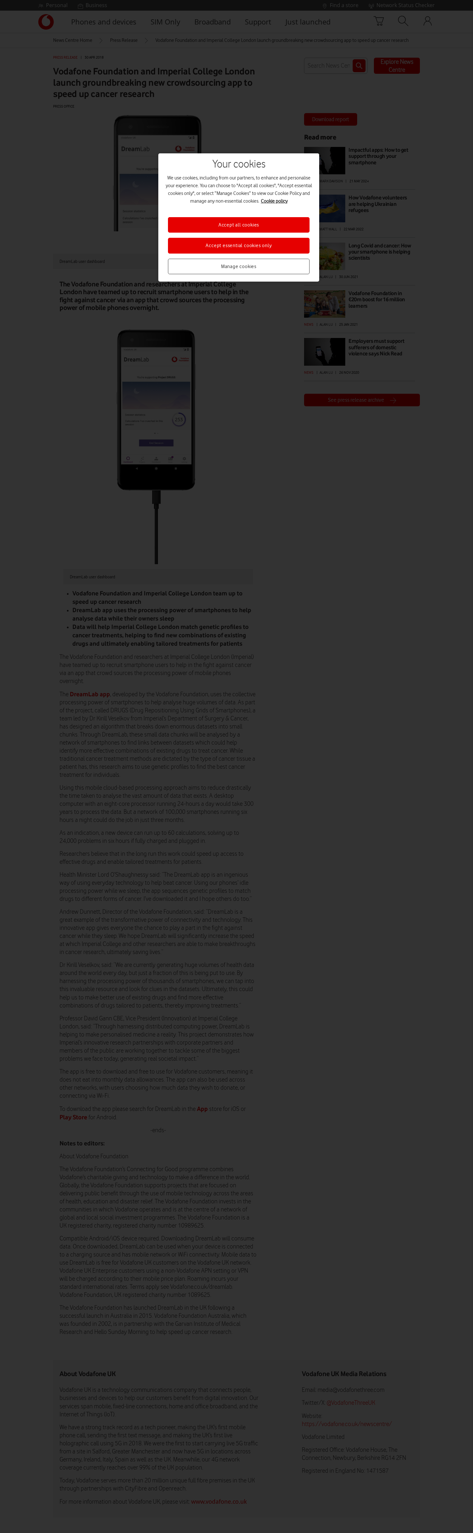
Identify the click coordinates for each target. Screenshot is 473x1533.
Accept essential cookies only (239, 245)
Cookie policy (274, 201)
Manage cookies (238, 266)
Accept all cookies (238, 225)
